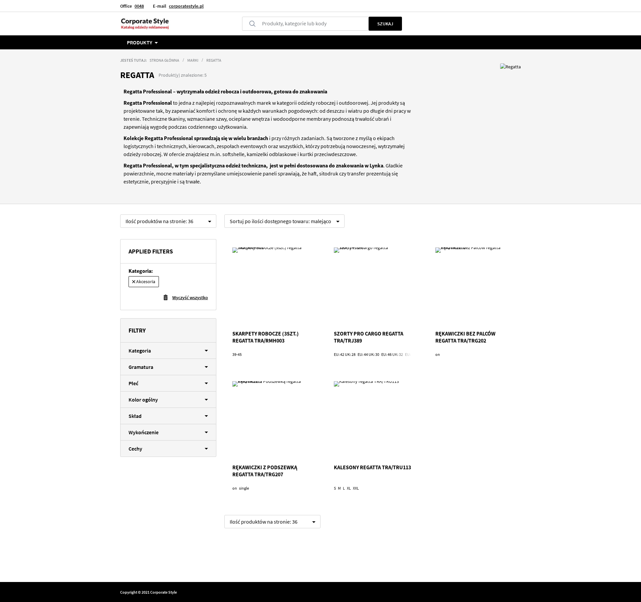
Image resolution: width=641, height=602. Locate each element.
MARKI (192, 60)
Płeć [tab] (133, 383)
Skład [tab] (135, 416)
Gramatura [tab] (141, 367)
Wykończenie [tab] (144, 432)
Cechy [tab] (135, 448)
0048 (139, 6)
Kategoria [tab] (140, 350)
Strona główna (164, 60)
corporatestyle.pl (186, 6)
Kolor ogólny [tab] (143, 399)
